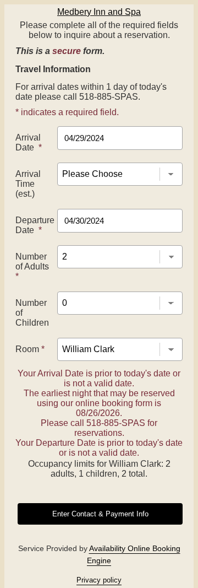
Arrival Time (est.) (28, 183)
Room (30, 349)
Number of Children (32, 312)
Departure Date (34, 225)
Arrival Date (28, 142)
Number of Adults (32, 266)
